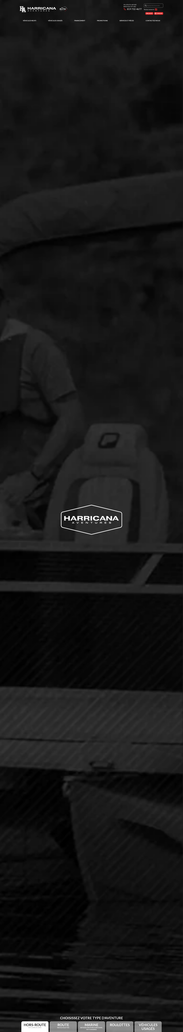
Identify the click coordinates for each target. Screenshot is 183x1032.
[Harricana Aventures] (43, 9)
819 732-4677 (134, 9)
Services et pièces (127, 20)
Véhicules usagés (55, 20)
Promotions (102, 20)
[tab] (35, 1026)
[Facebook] (156, 9)
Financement (79, 20)
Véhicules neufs (29, 20)
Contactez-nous (153, 20)
